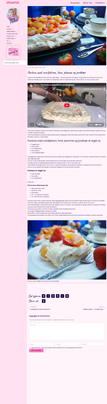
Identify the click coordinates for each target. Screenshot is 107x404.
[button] (43, 296)
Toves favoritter (12, 34)
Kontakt (9, 43)
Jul (8, 41)
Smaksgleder (75, 2)
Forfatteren (100, 2)
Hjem (8, 27)
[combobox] (14, 63)
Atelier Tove (87, 2)
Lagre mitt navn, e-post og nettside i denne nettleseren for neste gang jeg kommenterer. (56, 347)
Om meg (9, 29)
